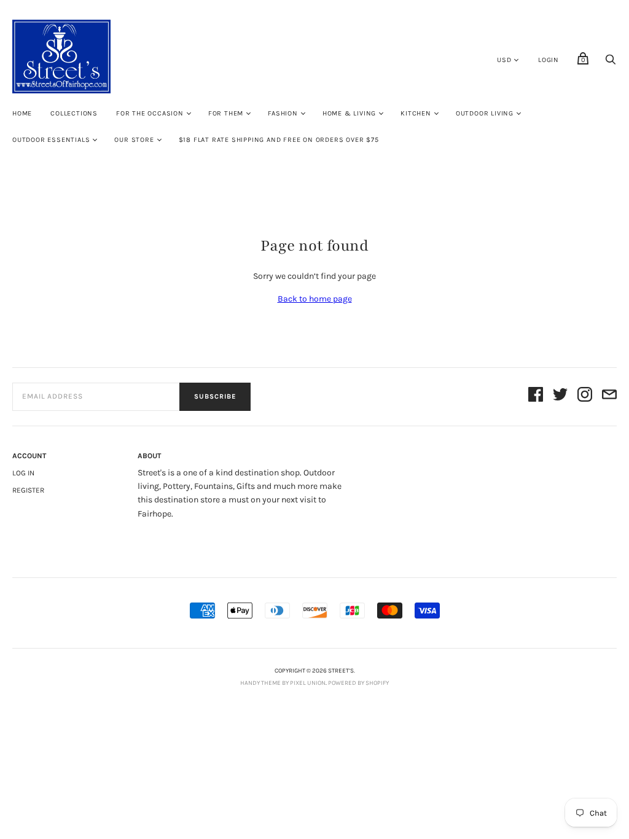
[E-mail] (609, 396)
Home (22, 113)
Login (548, 60)
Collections (74, 113)
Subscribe (215, 396)
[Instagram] (584, 396)
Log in (23, 473)
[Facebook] (535, 396)
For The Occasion (150, 113)
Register (28, 490)
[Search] (610, 63)
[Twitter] (560, 396)
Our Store (134, 140)
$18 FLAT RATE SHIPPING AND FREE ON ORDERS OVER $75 (279, 140)
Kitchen (415, 113)
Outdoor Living (485, 113)
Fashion (283, 113)
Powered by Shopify (358, 683)
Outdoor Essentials (51, 140)
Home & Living (349, 113)
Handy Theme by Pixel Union (283, 683)
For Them (225, 113)
